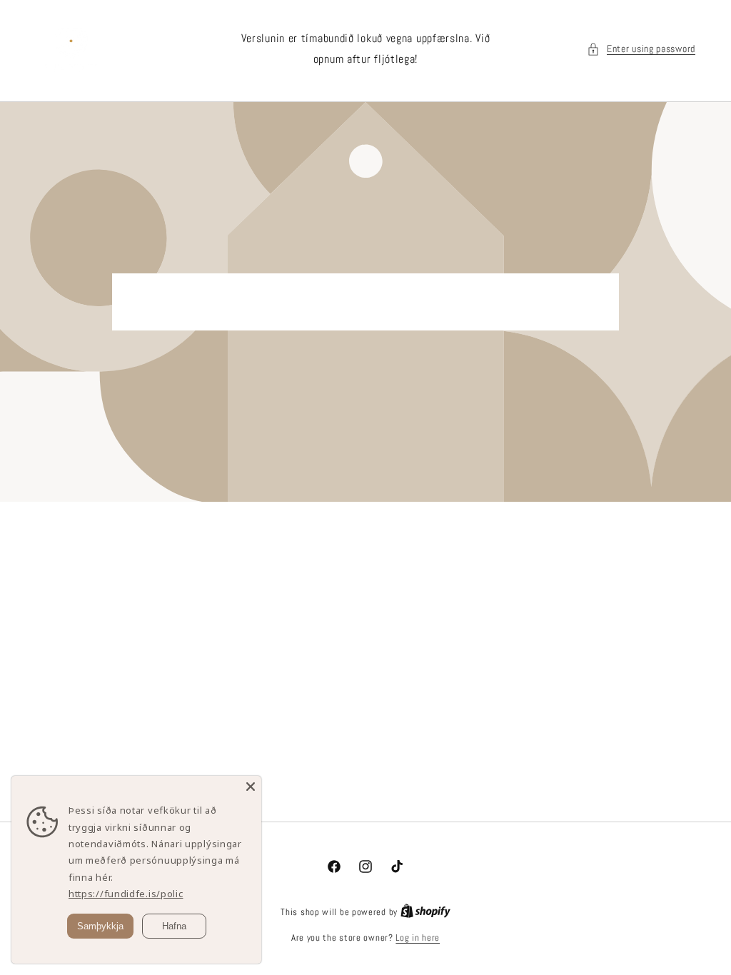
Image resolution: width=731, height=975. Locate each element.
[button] (641, 49)
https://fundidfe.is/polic (126, 893)
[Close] (250, 786)
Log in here (417, 937)
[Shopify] (425, 912)
